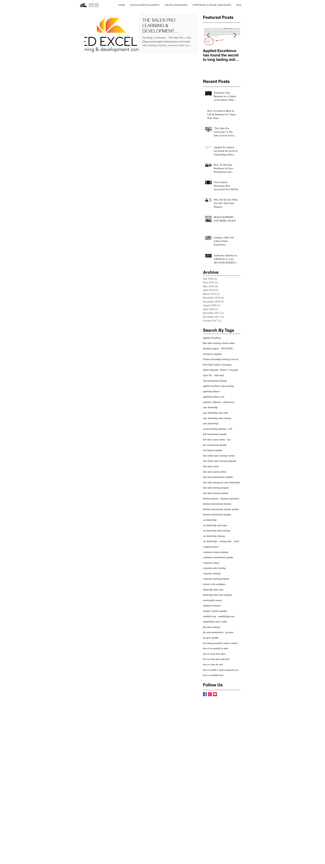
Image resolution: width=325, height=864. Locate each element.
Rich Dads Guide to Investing (217, 364)
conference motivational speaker (218, 557)
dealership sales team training (217, 595)
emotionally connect (212, 600)
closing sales (225, 541)
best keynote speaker (212, 450)
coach (236, 541)
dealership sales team (213, 589)
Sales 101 (207, 375)
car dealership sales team (215, 525)
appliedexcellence (211, 391)
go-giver (229, 632)
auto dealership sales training (217, 418)
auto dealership (210, 407)
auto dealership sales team (215, 413)
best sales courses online (214, 472)
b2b (230, 429)
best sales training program (216, 487)
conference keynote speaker (216, 552)
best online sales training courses (218, 455)
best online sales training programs (219, 461)
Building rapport (211, 348)
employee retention (212, 605)
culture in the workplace (214, 584)
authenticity (228, 402)
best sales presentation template (218, 477)
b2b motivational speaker (215, 434)
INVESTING (227, 348)
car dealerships (210, 541)
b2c (229, 439)
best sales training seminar (215, 493)
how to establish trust (213, 675)
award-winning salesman (214, 429)
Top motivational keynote (215, 381)
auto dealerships (211, 423)
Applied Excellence (212, 338)
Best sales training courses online (219, 343)
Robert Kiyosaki (210, 370)
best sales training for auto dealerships (221, 482)
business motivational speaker (217, 514)
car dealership (209, 520)
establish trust (209, 616)
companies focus (211, 546)
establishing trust (226, 616)
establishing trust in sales (215, 621)
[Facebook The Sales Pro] (205, 694)
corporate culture (211, 563)
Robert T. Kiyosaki (229, 370)
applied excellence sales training (218, 386)
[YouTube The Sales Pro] (215, 694)
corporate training (211, 573)
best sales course (211, 466)
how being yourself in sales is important (221, 643)
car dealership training (214, 536)
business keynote (211, 498)
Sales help (219, 375)
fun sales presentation (213, 632)
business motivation (230, 498)
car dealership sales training (216, 530)
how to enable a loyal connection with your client (221, 670)
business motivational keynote (217, 504)
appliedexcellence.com (213, 396)
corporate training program (216, 579)
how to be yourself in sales (215, 648)
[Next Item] (234, 35)
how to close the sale (213, 664)
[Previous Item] (208, 35)
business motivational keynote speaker (221, 509)
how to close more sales (214, 654)
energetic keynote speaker (215, 611)
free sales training (211, 627)
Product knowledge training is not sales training (221, 359)
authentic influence (212, 402)
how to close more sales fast (216, 659)
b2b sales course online (214, 439)
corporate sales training (214, 568)
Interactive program (212, 354)
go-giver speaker (211, 638)
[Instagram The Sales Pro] (210, 694)
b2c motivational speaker (215, 445)
